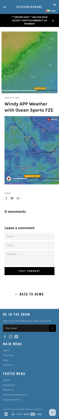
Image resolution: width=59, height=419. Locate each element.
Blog (5, 360)
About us (8, 364)
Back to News (31, 294)
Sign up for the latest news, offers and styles (27, 320)
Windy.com (9, 385)
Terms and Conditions (15, 394)
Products (8, 355)
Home (6, 350)
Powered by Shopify (33, 409)
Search (6, 380)
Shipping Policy (11, 399)
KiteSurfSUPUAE (29, 7)
